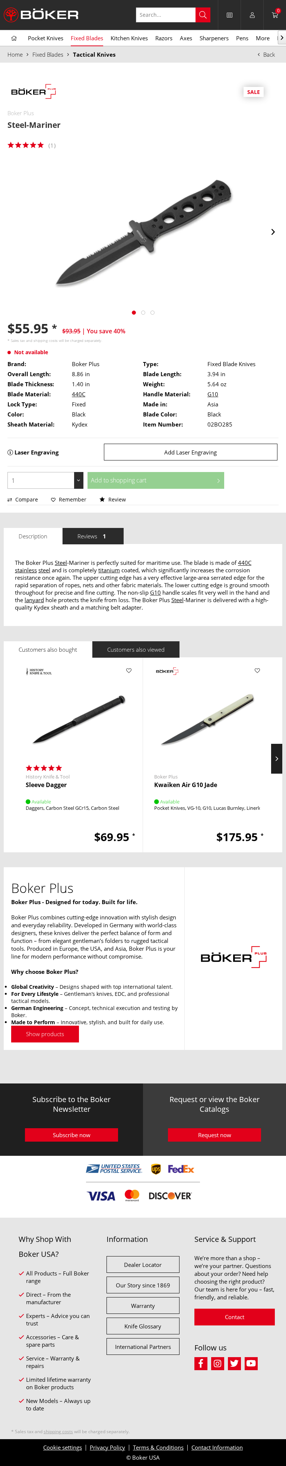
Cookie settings (62, 1447)
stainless (26, 570)
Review (116, 499)
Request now (214, 1135)
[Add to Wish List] (128, 670)
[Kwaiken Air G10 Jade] (207, 713)
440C (78, 394)
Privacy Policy (107, 1447)
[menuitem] (177, 15)
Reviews (91, 536)
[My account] (252, 15)
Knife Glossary (142, 1326)
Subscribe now (71, 1135)
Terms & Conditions (158, 1447)
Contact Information (217, 1447)
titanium (109, 570)
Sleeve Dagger (46, 785)
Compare (26, 499)
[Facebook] (202, 1362)
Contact (234, 1317)
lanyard (34, 600)
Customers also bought (48, 649)
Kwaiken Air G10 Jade (185, 785)
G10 (212, 394)
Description (33, 536)
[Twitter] (236, 1362)
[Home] (13, 38)
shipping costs (46, 340)
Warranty (143, 1305)
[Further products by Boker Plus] (33, 92)
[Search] (203, 14)
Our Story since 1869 (143, 1285)
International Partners (143, 1346)
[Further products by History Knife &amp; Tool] (39, 678)
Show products (45, 1034)
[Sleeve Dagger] (78, 713)
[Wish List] (229, 15)
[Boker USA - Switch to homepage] (41, 15)
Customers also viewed (136, 649)
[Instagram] (219, 1362)
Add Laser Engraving (190, 452)
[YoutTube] (252, 1362)
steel (44, 570)
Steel (61, 562)
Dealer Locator (143, 1264)
